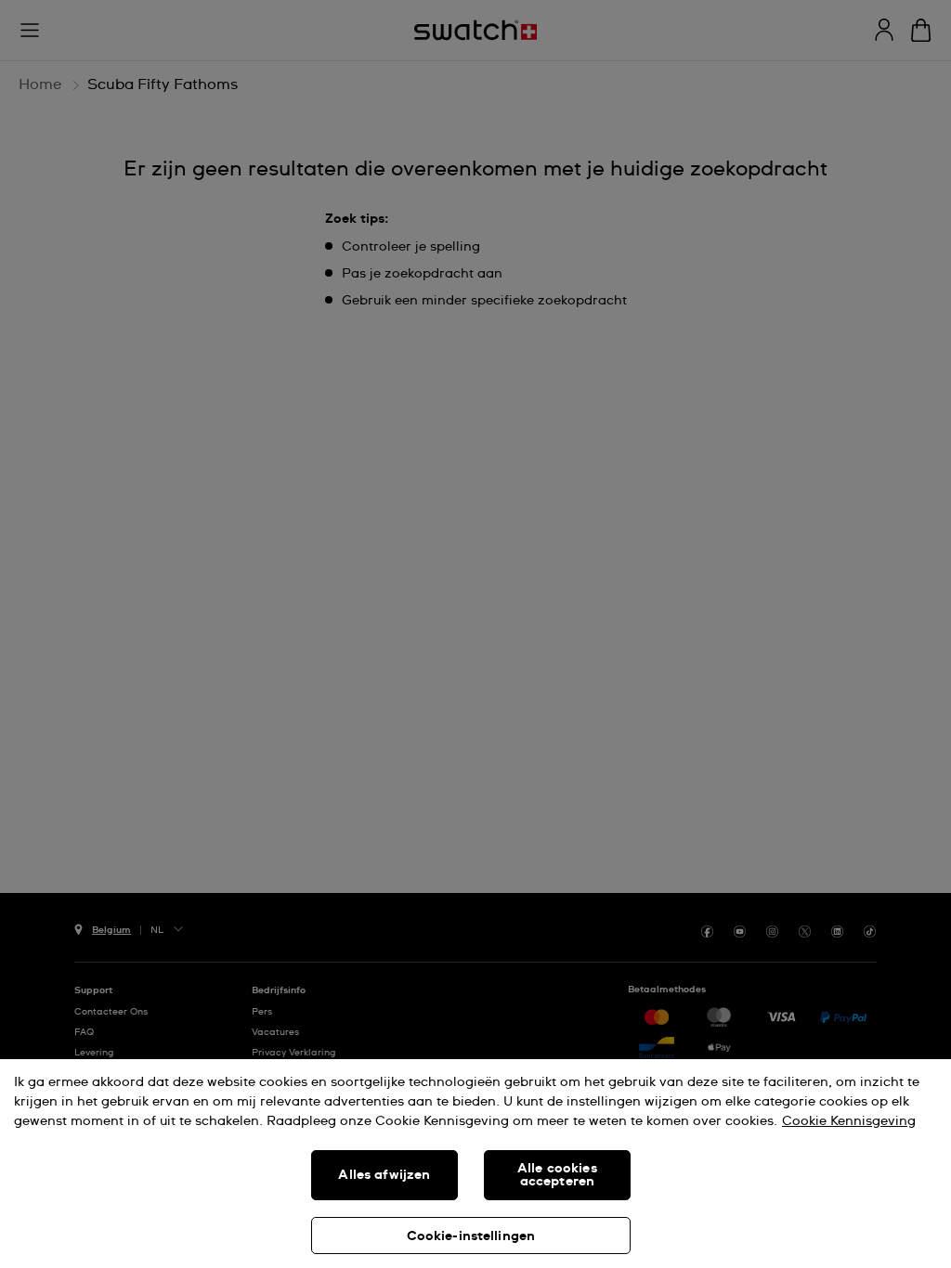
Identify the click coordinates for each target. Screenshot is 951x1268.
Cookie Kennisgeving (849, 1121)
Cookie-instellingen (471, 1236)
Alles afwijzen (384, 1175)
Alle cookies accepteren (557, 1175)
